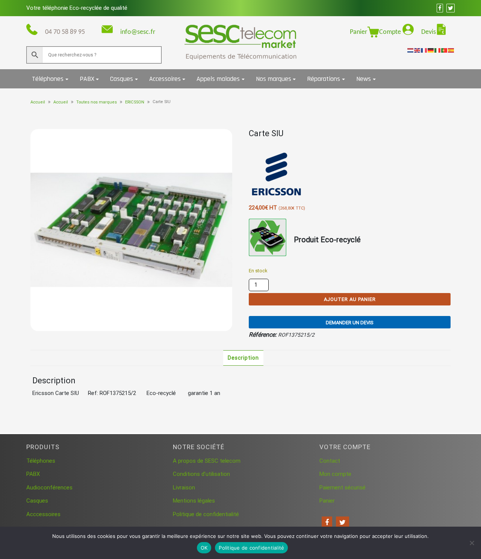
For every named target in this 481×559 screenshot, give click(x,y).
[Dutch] (410, 50)
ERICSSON (134, 102)
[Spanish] (451, 50)
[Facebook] (327, 522)
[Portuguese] (444, 50)
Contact (329, 460)
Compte (390, 32)
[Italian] (437, 50)
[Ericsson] (277, 174)
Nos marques (273, 78)
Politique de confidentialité (206, 514)
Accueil (37, 102)
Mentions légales (194, 500)
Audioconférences (49, 487)
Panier (358, 32)
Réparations (323, 78)
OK (204, 548)
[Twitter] (342, 522)
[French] (424, 50)
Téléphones (48, 78)
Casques (121, 78)
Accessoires (165, 78)
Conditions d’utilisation (201, 474)
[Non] (471, 543)
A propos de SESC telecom (206, 460)
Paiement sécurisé (342, 487)
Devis (428, 32)
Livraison (184, 487)
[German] (431, 50)
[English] (417, 50)
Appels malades (218, 78)
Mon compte (335, 474)
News (363, 78)
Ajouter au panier (350, 299)
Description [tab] (243, 358)
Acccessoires (43, 514)
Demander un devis (350, 322)
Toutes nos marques (96, 102)
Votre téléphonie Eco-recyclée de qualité (76, 8)
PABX (87, 78)
